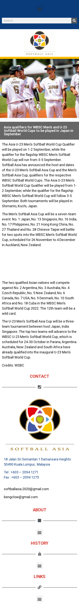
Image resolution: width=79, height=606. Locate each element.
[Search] (74, 20)
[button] (39, 9)
